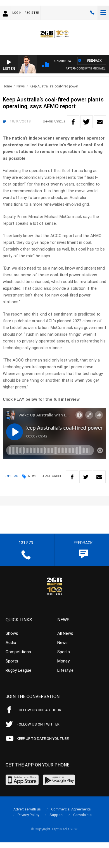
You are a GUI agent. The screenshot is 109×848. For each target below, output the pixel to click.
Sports (12, 661)
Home (7, 86)
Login (17, 13)
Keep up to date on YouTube (43, 738)
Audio (11, 642)
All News (65, 633)
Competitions (18, 651)
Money (63, 661)
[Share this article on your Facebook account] (73, 121)
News (20, 86)
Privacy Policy (28, 815)
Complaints (82, 815)
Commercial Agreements (71, 809)
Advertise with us (27, 809)
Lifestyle (65, 670)
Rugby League (18, 670)
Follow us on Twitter (38, 724)
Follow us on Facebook (39, 710)
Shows (12, 633)
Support (56, 815)
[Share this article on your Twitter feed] (86, 121)
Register (32, 13)
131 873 (92, 13)
